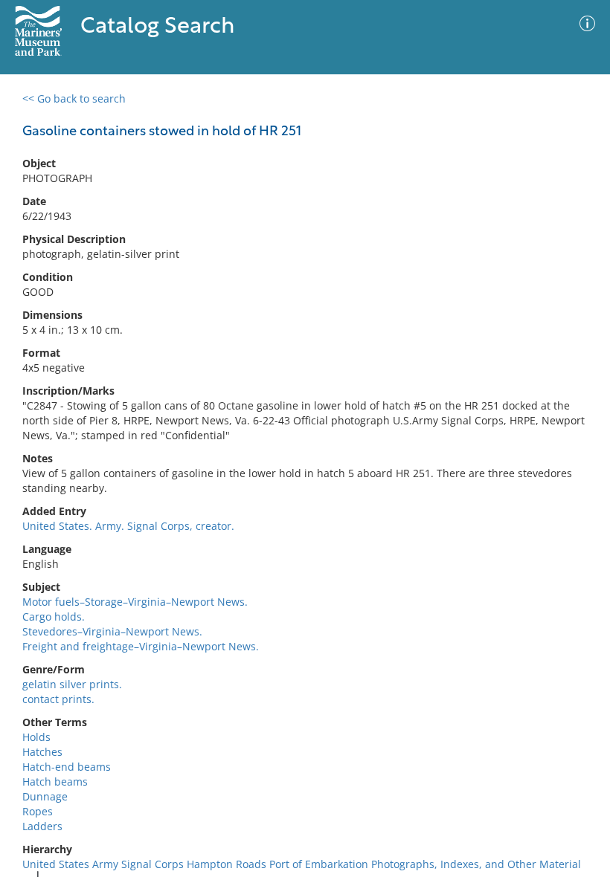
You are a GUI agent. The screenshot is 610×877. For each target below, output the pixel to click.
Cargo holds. (53, 616)
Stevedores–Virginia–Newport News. (112, 631)
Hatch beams (55, 781)
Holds (36, 737)
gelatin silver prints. (72, 684)
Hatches (42, 752)
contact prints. (58, 699)
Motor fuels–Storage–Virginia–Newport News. (135, 602)
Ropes (37, 811)
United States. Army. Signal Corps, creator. (128, 526)
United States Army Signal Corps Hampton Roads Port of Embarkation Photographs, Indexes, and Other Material (301, 864)
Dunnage (45, 796)
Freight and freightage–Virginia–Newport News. (140, 646)
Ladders (42, 826)
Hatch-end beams (66, 767)
